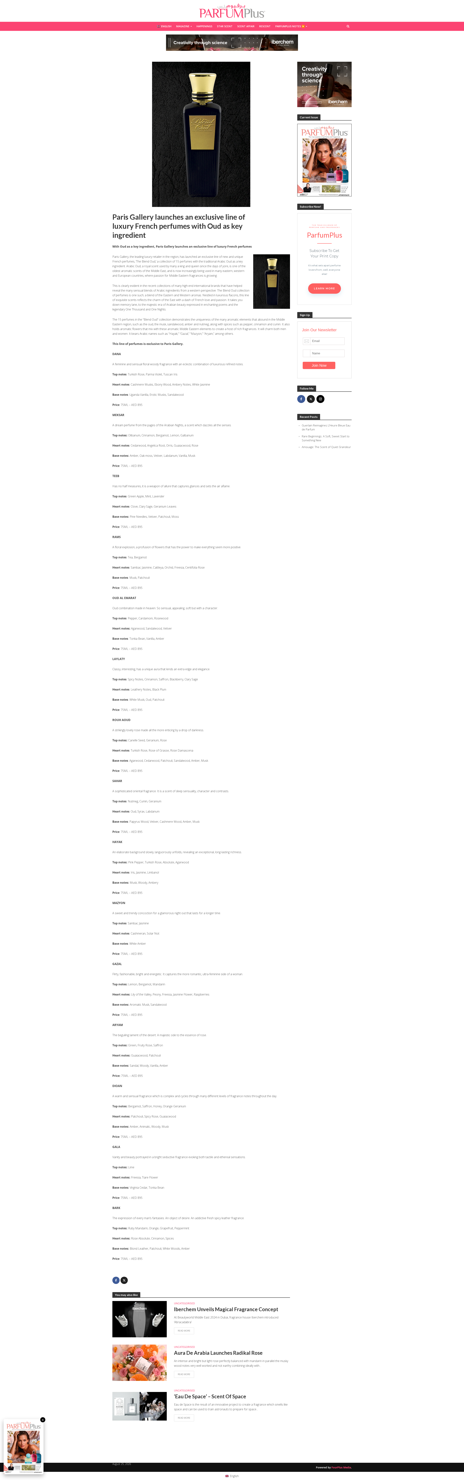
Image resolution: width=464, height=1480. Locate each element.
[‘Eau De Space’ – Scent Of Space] (139, 1406)
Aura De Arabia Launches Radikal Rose (218, 1353)
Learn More (324, 288)
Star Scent (225, 26)
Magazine (182, 26)
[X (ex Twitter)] (311, 399)
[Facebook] (301, 399)
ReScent (265, 26)
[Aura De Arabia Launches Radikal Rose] (139, 1362)
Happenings (204, 26)
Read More (184, 1330)
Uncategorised (184, 1303)
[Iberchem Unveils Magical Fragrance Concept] (139, 1319)
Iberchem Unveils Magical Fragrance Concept (226, 1309)
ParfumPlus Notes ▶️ (290, 26)
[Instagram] (320, 399)
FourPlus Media (341, 1467)
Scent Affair (245, 26)
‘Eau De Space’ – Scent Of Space (210, 1396)
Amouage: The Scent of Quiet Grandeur (326, 447)
